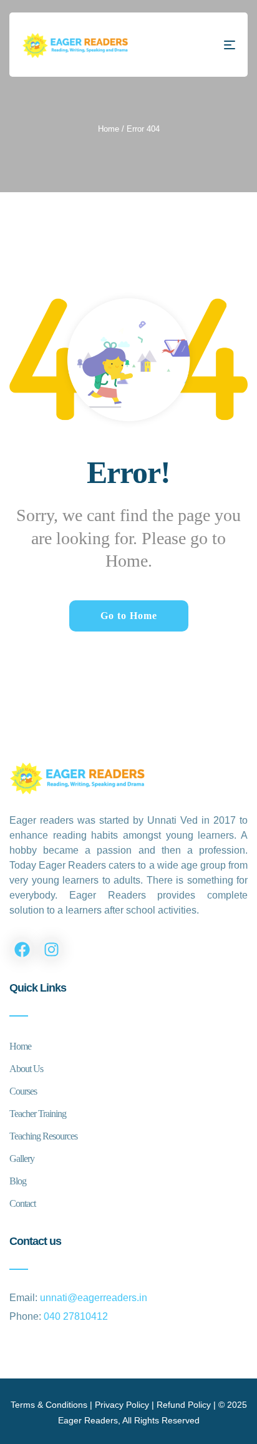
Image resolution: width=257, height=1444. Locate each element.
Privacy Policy (122, 1405)
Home (108, 129)
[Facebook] (21, 949)
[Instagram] (51, 949)
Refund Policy (184, 1405)
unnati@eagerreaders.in (93, 1297)
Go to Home (128, 615)
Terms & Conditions (49, 1405)
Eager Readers (88, 1420)
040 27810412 (76, 1316)
